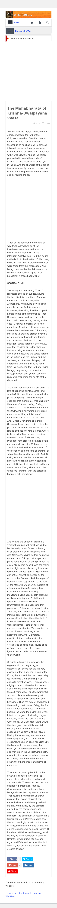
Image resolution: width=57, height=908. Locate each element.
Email (47, 123)
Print (38, 123)
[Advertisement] (28, 71)
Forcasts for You (23, 31)
